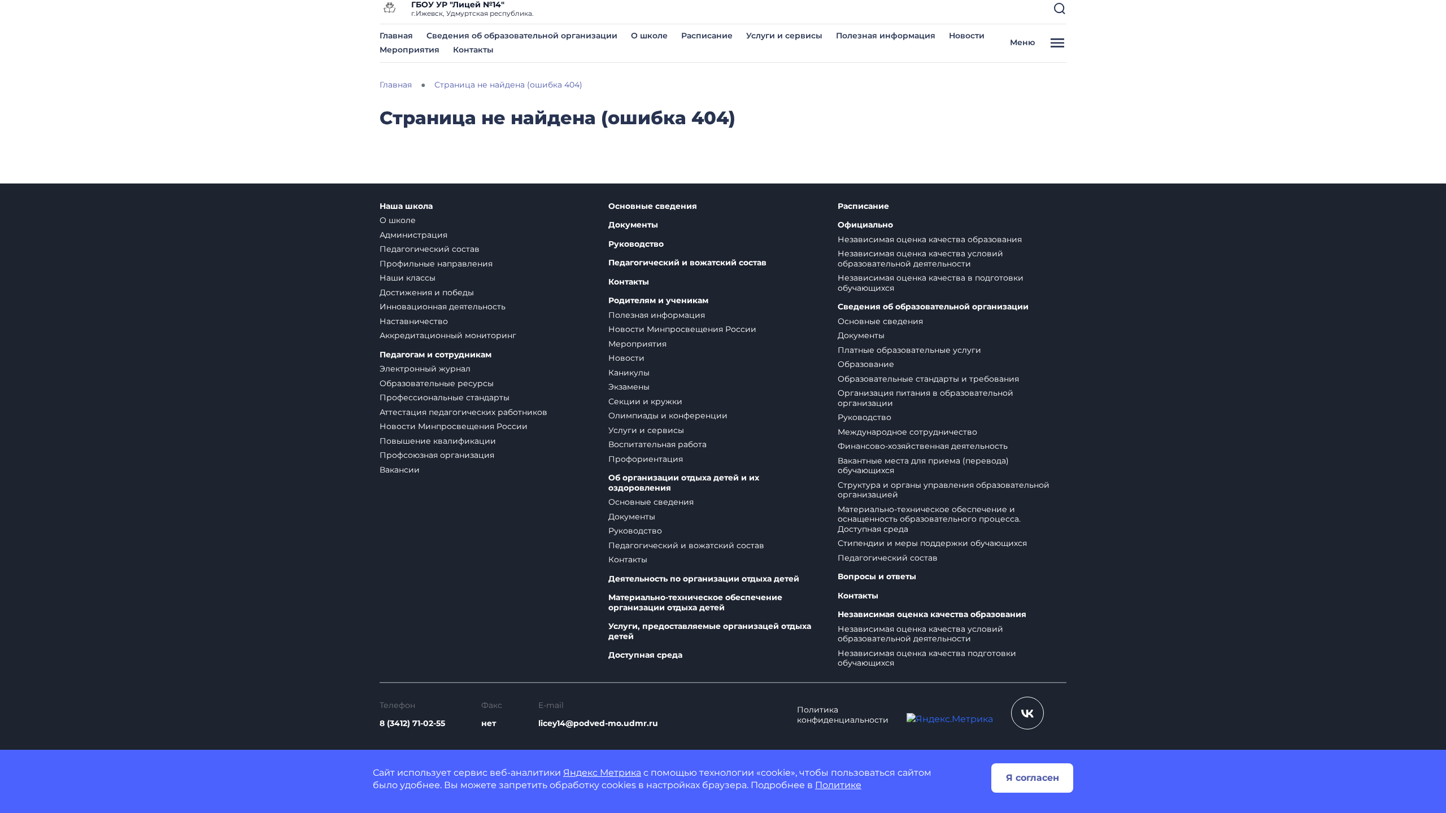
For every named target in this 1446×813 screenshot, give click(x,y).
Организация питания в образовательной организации (925, 398)
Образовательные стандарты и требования (928, 379)
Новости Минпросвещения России (454, 426)
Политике (838, 785)
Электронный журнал (425, 369)
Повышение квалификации (438, 441)
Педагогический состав (430, 249)
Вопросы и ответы (877, 577)
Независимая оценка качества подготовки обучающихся (927, 658)
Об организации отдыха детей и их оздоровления (683, 483)
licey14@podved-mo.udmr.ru (598, 723)
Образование (866, 364)
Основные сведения (652, 206)
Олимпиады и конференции (668, 415)
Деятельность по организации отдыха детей (703, 579)
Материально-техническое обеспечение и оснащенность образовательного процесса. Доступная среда (929, 519)
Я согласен (1032, 777)
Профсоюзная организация (437, 455)
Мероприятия (409, 50)
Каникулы (629, 373)
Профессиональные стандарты (444, 397)
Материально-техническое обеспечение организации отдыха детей (695, 603)
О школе (649, 35)
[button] (1059, 8)
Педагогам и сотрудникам (435, 355)
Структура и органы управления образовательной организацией (943, 490)
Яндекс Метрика (602, 772)
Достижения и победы (427, 292)
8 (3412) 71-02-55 (412, 723)
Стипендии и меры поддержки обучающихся (932, 543)
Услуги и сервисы (784, 35)
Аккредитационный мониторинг (448, 335)
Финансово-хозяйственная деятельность (923, 446)
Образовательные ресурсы (437, 383)
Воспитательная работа (657, 444)
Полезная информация (885, 35)
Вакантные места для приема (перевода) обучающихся (923, 466)
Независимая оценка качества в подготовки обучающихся (930, 283)
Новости (967, 35)
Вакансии (400, 470)
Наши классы (407, 278)
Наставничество (414, 321)
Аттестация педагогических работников (463, 412)
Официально (865, 225)
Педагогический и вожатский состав (687, 263)
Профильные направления (436, 264)
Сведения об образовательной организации (521, 35)
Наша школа (406, 206)
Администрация (413, 235)
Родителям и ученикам (658, 300)
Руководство (636, 244)
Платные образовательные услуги (909, 350)
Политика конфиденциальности (842, 715)
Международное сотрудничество (907, 432)
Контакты (473, 50)
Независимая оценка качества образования (930, 239)
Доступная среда (645, 655)
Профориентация (645, 459)
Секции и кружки (645, 401)
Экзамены (629, 387)
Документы (633, 225)
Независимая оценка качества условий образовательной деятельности (920, 258)
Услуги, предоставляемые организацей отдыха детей (709, 631)
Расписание (707, 35)
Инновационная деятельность (443, 306)
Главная (396, 35)
